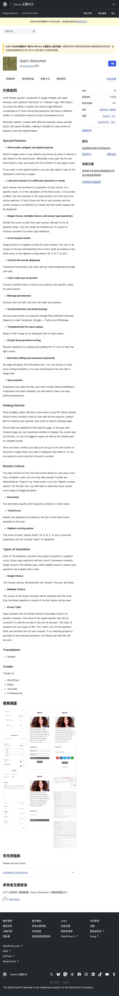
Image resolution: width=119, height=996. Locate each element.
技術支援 (111, 78)
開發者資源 (67, 931)
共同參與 (94, 920)
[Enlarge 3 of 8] (47, 712)
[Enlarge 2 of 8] (21, 735)
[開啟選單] (114, 4)
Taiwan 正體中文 (18, 974)
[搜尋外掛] (34, 31)
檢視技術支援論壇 (91, 182)
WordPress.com (13, 945)
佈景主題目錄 (39, 926)
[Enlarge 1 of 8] (21, 712)
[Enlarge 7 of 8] (72, 795)
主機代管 (7, 931)
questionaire (103, 122)
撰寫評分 (86, 154)
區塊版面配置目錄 (41, 936)
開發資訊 (61, 78)
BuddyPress (11, 961)
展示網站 (36, 920)
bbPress (9, 956)
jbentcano (28, 65)
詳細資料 (10, 78)
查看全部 (111, 154)
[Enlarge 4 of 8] (47, 776)
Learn (64, 920)
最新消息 (7, 926)
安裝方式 (45, 78)
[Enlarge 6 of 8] (72, 780)
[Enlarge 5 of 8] (72, 712)
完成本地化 (82, 21)
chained (106, 116)
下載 (112, 63)
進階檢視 (86, 130)
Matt (7, 951)
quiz (113, 122)
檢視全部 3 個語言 (108, 109)
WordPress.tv (69, 936)
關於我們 (7, 920)
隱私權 (6, 936)
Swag (94, 936)
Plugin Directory (10, 13)
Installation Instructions (15, 872)
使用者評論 (28, 78)
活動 (92, 926)
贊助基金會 (97, 931)
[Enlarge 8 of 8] (72, 824)
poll (113, 116)
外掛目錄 (36, 931)
